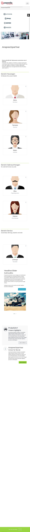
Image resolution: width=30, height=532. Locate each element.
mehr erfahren (23, 342)
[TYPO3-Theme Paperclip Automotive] (7, 3)
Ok (20, 529)
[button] (14, 313)
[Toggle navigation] (27, 3)
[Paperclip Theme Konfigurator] (28, 15)
